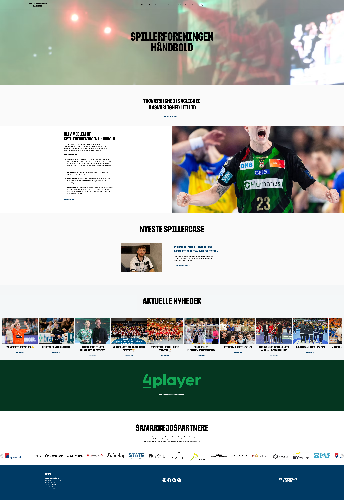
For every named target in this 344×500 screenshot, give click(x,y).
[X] (179, 480)
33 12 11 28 (50, 486)
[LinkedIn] (174, 480)
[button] (152, 5)
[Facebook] (169, 480)
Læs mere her (20, 352)
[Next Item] (339, 337)
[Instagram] (164, 480)
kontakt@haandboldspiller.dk (57, 488)
